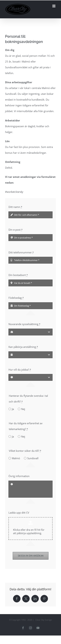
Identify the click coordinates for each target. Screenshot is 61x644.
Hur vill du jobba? (19, 369)
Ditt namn (15, 207)
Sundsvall (32, 458)
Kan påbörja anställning (23, 346)
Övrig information (18, 476)
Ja (13, 409)
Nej (23, 409)
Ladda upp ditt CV (18, 512)
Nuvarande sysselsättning (24, 324)
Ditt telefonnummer (21, 252)
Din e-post (15, 229)
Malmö (16, 458)
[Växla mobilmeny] (54, 6)
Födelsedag (16, 297)
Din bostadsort (18, 275)
